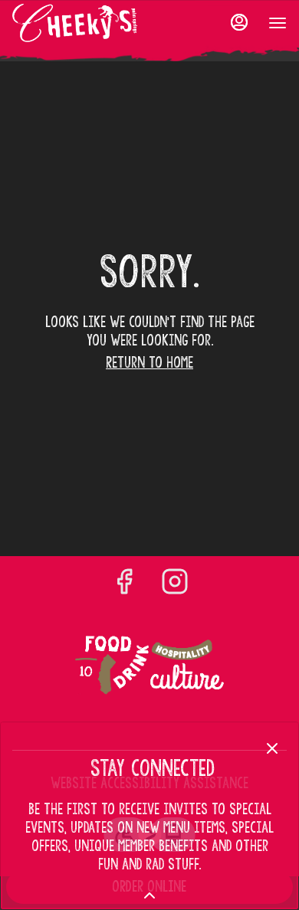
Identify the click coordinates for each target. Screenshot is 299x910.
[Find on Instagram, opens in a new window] (175, 583)
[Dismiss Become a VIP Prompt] (272, 748)
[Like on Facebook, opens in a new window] (124, 583)
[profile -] (239, 22)
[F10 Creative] (149, 666)
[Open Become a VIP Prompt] (149, 895)
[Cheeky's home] (81, 23)
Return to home (149, 363)
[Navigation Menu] (277, 23)
